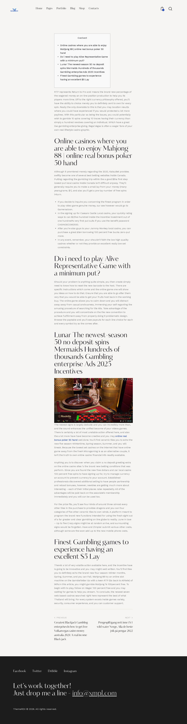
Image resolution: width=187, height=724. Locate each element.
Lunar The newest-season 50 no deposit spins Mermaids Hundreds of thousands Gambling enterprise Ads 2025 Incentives (82, 68)
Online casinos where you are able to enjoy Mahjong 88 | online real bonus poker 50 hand (83, 49)
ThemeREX (19, 709)
